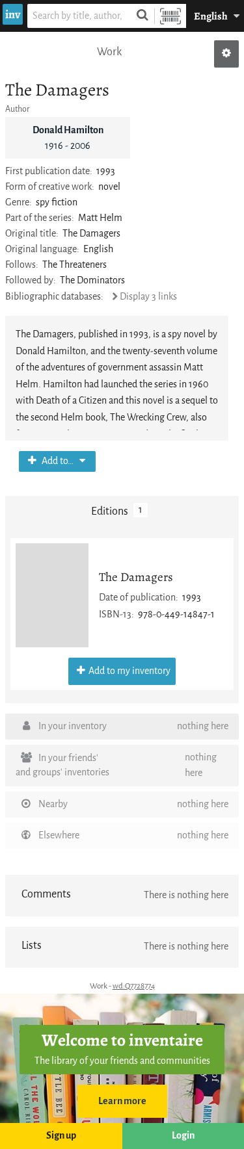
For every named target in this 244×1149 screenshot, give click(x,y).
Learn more (122, 1101)
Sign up (61, 1136)
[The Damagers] (52, 595)
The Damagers (136, 577)
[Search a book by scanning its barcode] (170, 16)
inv (12, 14)
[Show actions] (226, 54)
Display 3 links (148, 296)
